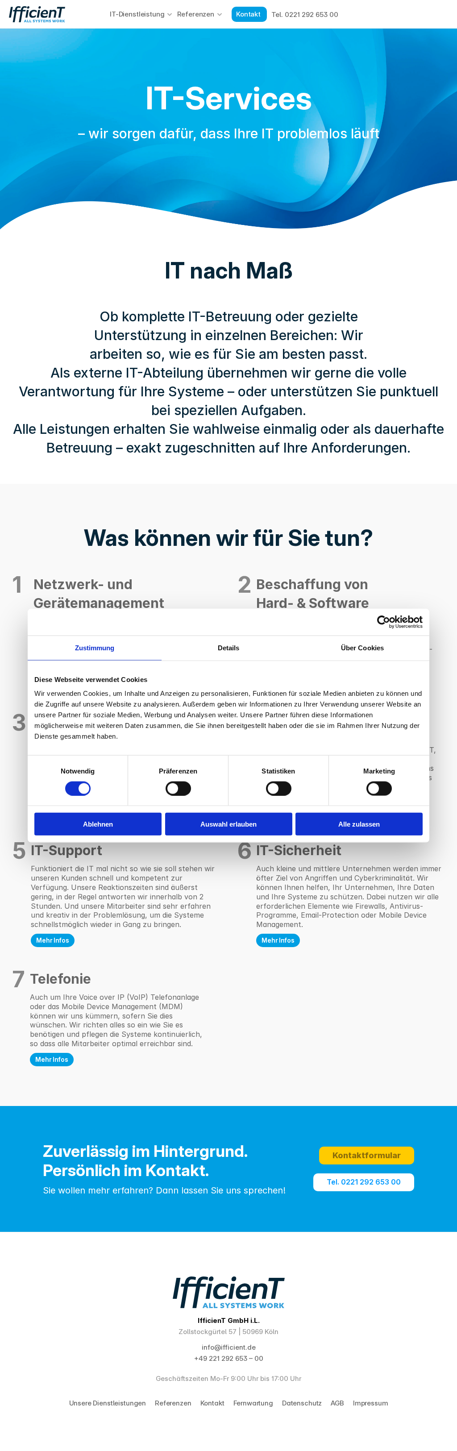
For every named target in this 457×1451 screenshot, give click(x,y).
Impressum (370, 1403)
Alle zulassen (359, 824)
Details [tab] (229, 647)
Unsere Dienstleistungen (107, 1403)
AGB (337, 1403)
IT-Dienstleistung (137, 14)
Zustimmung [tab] (95, 647)
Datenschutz (302, 1403)
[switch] (178, 788)
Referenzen (195, 14)
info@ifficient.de (229, 1347)
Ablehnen (98, 824)
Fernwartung (253, 1403)
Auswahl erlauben (228, 824)
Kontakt (212, 1403)
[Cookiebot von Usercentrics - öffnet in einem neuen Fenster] (384, 621)
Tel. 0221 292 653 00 (304, 14)
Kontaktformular (366, 1155)
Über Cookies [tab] (362, 647)
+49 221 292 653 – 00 (228, 1358)
